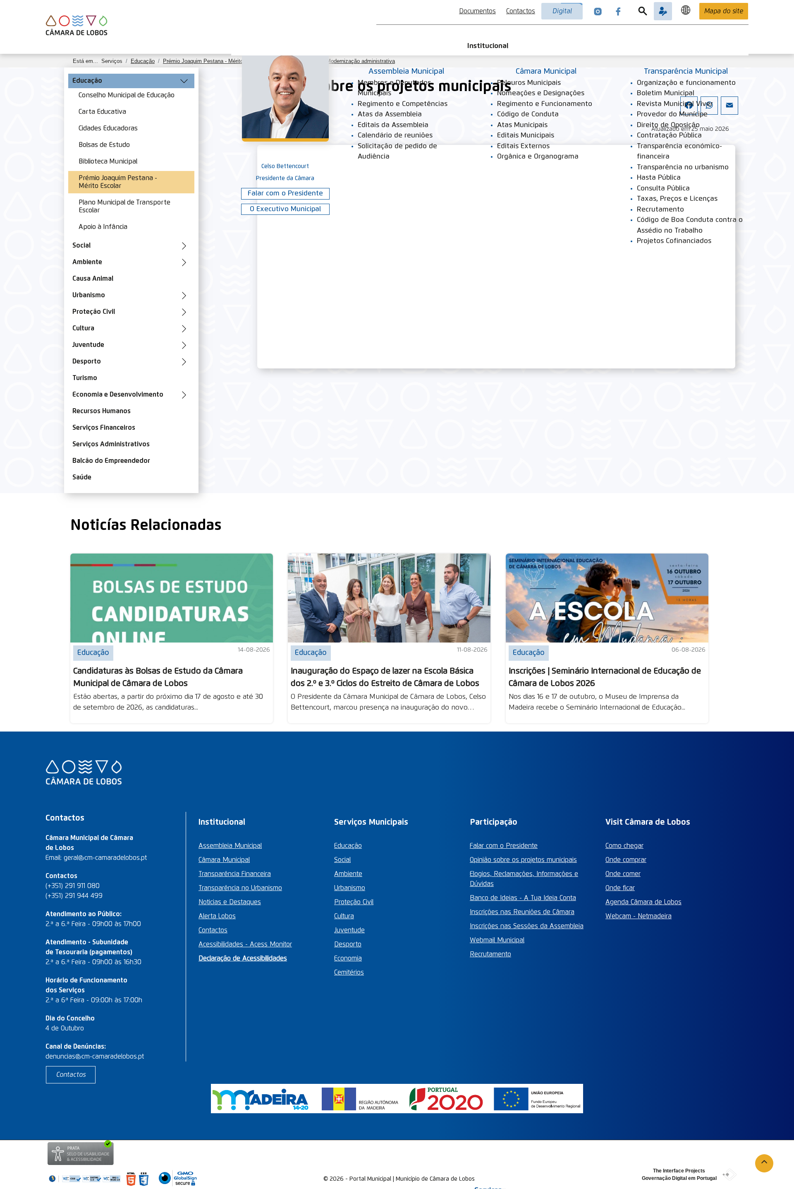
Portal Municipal (370, 1179)
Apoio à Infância (103, 227)
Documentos (477, 11)
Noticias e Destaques (229, 902)
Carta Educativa (102, 111)
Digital (562, 11)
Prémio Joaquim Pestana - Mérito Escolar (118, 182)
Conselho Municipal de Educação (127, 95)
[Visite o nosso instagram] (598, 11)
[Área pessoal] (663, 11)
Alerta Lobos (217, 916)
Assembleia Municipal (230, 845)
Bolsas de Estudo (104, 145)
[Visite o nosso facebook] (618, 11)
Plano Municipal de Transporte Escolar (124, 206)
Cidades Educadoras (108, 128)
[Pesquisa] (643, 11)
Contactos (520, 11)
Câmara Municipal (224, 860)
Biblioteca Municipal (108, 161)
